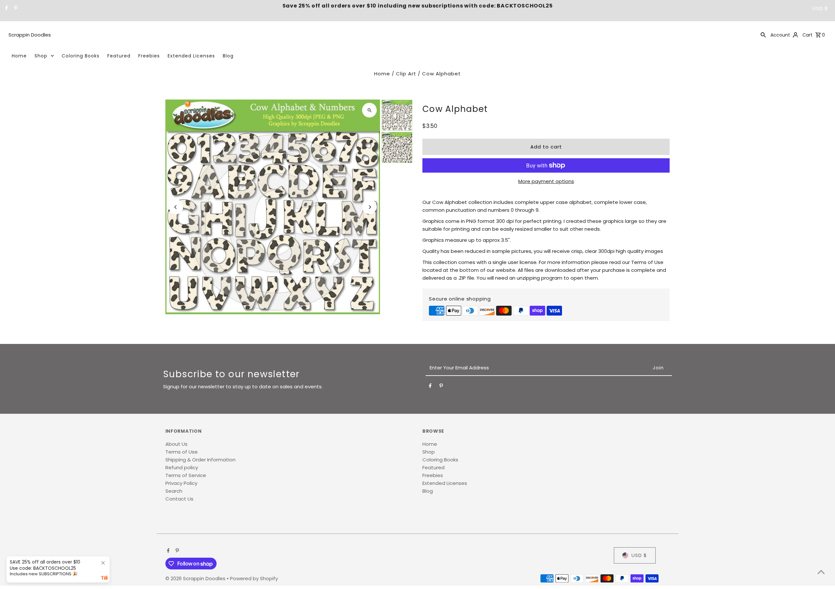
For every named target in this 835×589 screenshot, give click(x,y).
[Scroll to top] (821, 572)
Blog (228, 56)
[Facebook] (6, 8)
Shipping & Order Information (200, 459)
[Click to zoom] (369, 110)
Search (173, 491)
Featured (118, 56)
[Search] (763, 34)
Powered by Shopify (254, 578)
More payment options (546, 181)
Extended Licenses (191, 56)
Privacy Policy (181, 483)
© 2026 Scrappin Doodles (196, 578)
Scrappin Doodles (29, 34)
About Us (176, 444)
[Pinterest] (15, 8)
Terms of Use (181, 451)
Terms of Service (185, 475)
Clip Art (406, 73)
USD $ (820, 8)
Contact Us (179, 498)
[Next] (369, 207)
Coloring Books (80, 56)
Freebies (149, 56)
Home (19, 56)
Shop (41, 56)
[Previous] (176, 207)
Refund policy (181, 467)
